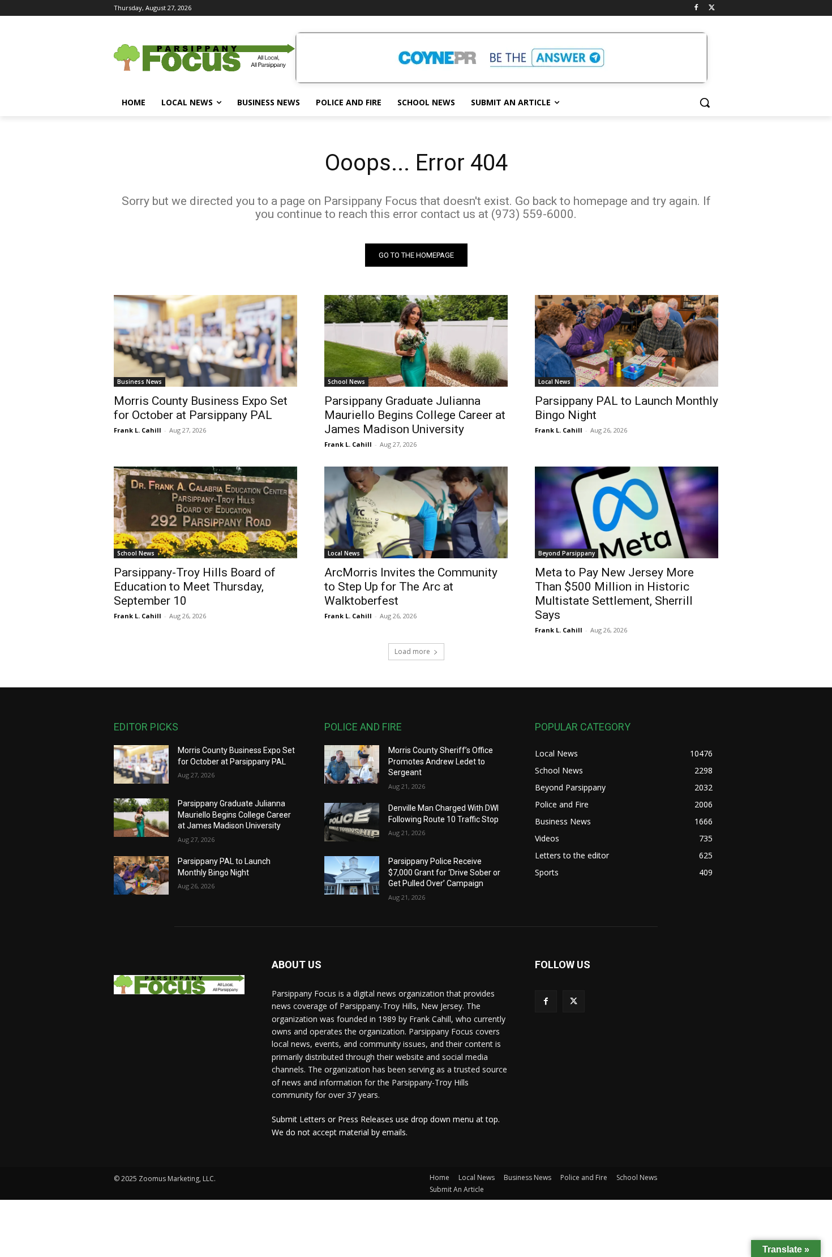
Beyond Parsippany (566, 553)
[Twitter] (711, 8)
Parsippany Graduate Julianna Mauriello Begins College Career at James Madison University (414, 415)
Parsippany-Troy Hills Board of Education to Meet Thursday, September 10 (195, 587)
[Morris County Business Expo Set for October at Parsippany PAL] (205, 341)
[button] (704, 102)
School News (346, 382)
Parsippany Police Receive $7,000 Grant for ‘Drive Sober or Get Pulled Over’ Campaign (444, 872)
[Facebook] (695, 8)
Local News (554, 382)
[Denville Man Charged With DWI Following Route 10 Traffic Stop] (351, 822)
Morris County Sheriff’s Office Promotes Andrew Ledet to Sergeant (440, 761)
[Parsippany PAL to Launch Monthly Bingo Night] (626, 341)
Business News (139, 382)
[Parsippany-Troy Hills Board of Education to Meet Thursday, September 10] (205, 512)
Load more (412, 651)
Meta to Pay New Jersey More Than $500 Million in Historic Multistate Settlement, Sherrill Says (614, 594)
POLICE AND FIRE (363, 727)
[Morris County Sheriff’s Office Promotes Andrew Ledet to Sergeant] (351, 764)
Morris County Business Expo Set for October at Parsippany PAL (201, 408)
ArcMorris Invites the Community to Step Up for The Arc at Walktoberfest (411, 587)
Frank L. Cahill (137, 430)
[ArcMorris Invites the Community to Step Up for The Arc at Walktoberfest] (416, 512)
